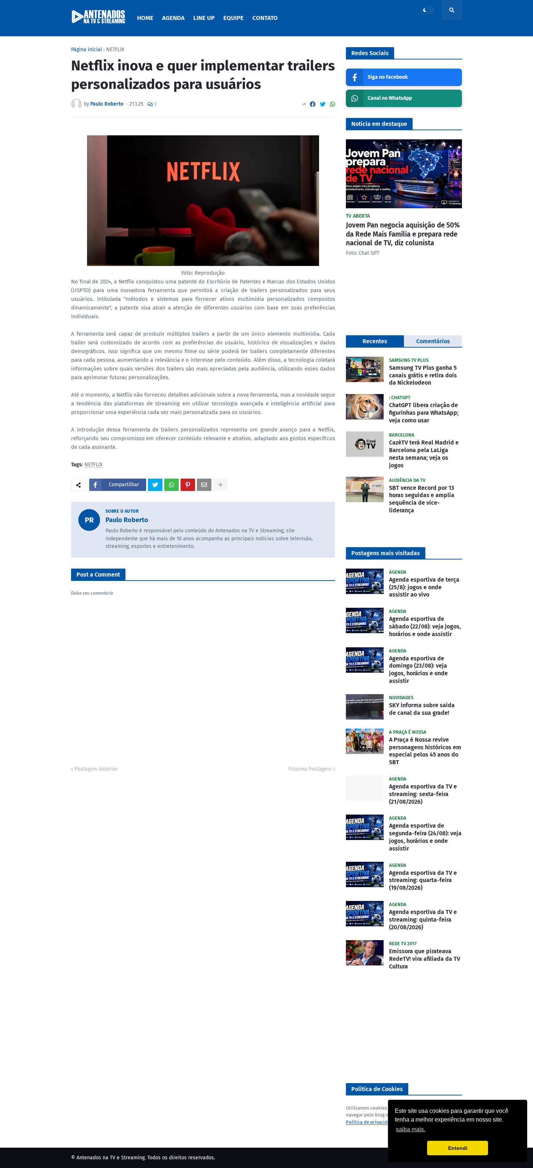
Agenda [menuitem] (173, 18)
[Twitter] (323, 104)
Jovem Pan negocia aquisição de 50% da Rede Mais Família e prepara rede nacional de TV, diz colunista (403, 234)
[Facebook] (312, 104)
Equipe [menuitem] (233, 18)
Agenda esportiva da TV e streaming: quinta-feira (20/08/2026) (423, 920)
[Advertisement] (404, 1026)
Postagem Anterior (96, 769)
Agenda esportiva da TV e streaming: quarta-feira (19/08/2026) (423, 880)
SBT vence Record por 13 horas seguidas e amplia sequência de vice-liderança (421, 499)
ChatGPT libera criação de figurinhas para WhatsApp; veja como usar (424, 413)
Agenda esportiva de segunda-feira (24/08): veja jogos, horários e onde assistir (425, 837)
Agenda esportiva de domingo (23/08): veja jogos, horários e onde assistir (418, 669)
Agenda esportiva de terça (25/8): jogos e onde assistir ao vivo (424, 587)
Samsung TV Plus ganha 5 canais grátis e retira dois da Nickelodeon (423, 375)
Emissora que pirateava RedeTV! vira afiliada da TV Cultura (424, 959)
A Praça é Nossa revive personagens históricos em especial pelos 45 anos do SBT (425, 751)
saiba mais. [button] (410, 1129)
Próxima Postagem (309, 769)
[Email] (204, 485)
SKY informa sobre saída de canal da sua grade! (422, 709)
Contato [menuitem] (265, 18)
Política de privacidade (371, 1122)
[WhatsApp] (332, 104)
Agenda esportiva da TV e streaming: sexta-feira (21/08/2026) (423, 794)
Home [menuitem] (145, 18)
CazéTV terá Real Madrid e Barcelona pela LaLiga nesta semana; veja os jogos (424, 453)
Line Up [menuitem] (204, 18)
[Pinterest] (188, 485)
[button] (427, 10)
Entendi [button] (457, 1148)
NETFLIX (115, 49)
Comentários (433, 341)
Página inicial (86, 49)
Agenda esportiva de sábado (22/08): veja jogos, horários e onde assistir (425, 626)
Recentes (375, 341)
